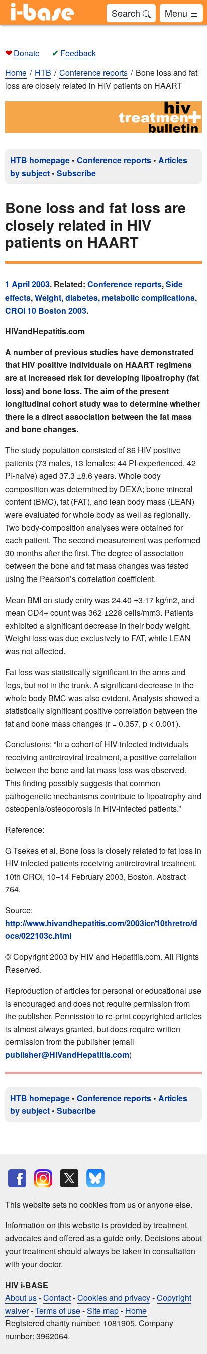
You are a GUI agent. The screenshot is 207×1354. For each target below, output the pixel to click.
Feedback (78, 53)
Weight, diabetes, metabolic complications (115, 297)
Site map (103, 1310)
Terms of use (57, 1310)
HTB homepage (40, 160)
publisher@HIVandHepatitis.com (67, 1054)
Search (127, 12)
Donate (27, 53)
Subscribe (76, 173)
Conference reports (114, 160)
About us (21, 1297)
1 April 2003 (27, 284)
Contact (57, 1297)
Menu (177, 12)
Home (16, 72)
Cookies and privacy (113, 1297)
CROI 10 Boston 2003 (45, 310)
